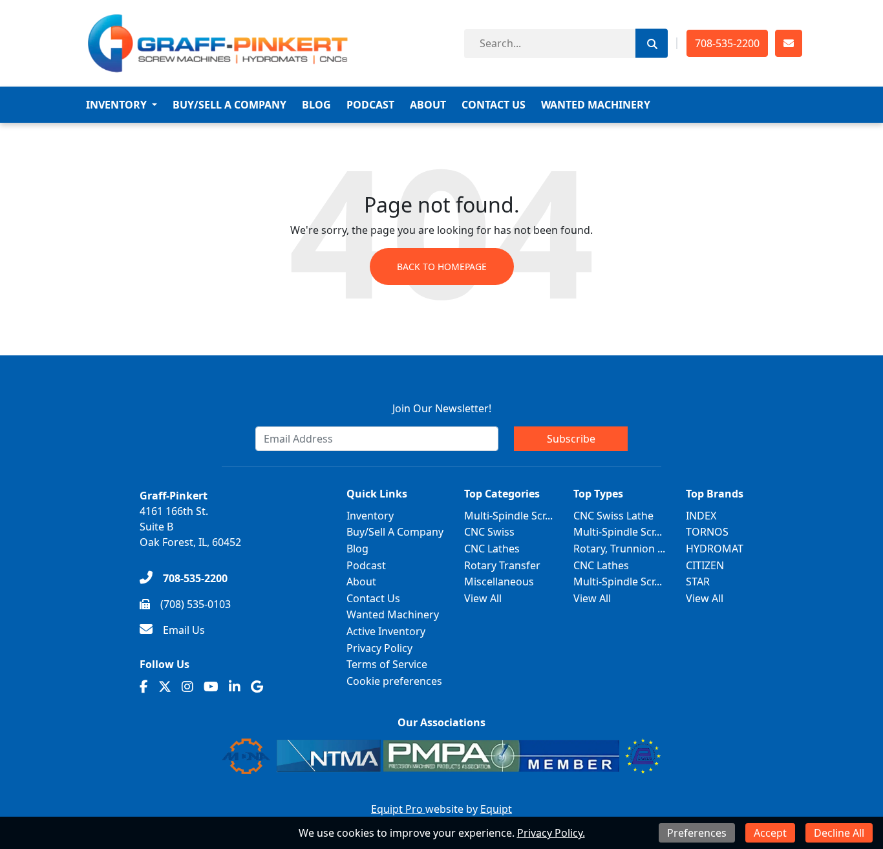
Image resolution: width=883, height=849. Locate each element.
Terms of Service (386, 664)
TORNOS (707, 532)
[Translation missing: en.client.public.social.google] (257, 687)
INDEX (701, 515)
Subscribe (571, 439)
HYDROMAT (714, 548)
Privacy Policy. (551, 833)
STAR (698, 581)
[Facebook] (144, 687)
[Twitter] (164, 687)
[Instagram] (187, 687)
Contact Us (494, 105)
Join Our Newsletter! (441, 408)
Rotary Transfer (502, 565)
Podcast (370, 105)
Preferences (697, 833)
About (428, 105)
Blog (316, 105)
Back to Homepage (442, 266)
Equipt (496, 809)
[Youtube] (211, 687)
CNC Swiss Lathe (613, 515)
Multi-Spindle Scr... (508, 515)
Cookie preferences (394, 681)
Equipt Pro (398, 809)
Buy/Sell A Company (229, 105)
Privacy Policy (379, 648)
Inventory (116, 105)
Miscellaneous (499, 581)
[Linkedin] (234, 687)
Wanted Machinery (595, 105)
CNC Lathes (492, 548)
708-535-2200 (727, 43)
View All (483, 598)
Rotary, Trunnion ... (619, 548)
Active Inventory (385, 631)
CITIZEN (705, 565)
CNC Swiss (489, 532)
